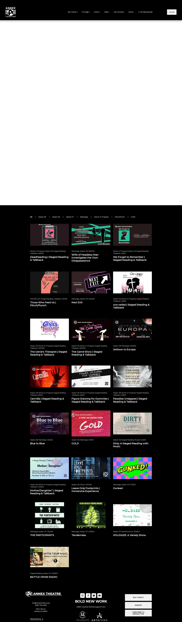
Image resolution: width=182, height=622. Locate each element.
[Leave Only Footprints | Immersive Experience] (91, 468)
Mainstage (84, 217)
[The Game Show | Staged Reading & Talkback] (91, 329)
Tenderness (79, 535)
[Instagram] (82, 595)
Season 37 (70, 217)
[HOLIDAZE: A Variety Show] (132, 515)
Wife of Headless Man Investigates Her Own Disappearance (85, 257)
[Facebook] (88, 595)
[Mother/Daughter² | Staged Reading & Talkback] (49, 468)
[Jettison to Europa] (132, 329)
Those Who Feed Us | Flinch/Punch (43, 304)
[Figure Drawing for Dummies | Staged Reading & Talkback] (91, 376)
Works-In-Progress (101, 217)
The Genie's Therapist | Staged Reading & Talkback (48, 353)
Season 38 (56, 217)
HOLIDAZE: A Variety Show (129, 535)
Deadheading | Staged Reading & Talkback (49, 258)
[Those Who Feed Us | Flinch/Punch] (49, 282)
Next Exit (77, 302)
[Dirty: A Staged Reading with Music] (132, 423)
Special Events (126, 531)
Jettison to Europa (124, 349)
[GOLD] (91, 423)
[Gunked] (132, 468)
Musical (137, 440)
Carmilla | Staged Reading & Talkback (47, 400)
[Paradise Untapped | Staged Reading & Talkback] (132, 376)
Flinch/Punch (120, 217)
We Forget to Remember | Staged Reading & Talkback (130, 258)
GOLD (75, 443)
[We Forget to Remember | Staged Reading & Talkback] (132, 235)
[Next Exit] (91, 282)
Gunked (118, 488)
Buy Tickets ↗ (73, 12)
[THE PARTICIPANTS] (49, 515)
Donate (172, 12)
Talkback (33, 253)
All (31, 217)
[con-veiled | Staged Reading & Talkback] (132, 282)
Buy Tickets (138, 597)
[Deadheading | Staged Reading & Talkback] (49, 235)
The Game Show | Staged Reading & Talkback (87, 353)
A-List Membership (145, 12)
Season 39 (42, 217)
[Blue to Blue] (49, 423)
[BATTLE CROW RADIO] (49, 557)
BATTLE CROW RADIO (43, 577)
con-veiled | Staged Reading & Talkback (131, 306)
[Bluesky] (94, 595)
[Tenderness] (91, 515)
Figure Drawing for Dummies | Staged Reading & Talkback (90, 400)
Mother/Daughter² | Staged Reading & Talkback (46, 492)
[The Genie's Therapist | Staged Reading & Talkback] (49, 329)
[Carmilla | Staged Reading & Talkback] (49, 376)
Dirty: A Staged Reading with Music (130, 445)
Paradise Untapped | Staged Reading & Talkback (130, 400)
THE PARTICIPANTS (42, 535)
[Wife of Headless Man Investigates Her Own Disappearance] (91, 235)
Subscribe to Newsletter (138, 613)
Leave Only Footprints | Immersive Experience (86, 490)
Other (133, 217)
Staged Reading (59, 251)
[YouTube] (99, 595)
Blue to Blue (37, 443)
